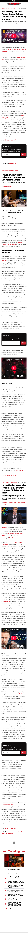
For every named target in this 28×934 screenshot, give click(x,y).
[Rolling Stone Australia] (14, 4)
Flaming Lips (12, 49)
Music (6, 8)
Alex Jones (6, 601)
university (13, 475)
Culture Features (14, 170)
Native (8, 475)
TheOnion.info (8, 804)
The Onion (12, 538)
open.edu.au (19, 470)
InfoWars (4, 527)
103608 (11, 474)
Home (2, 8)
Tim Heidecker (9, 833)
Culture (7, 170)
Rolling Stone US (10, 140)
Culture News (13, 482)
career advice (18, 474)
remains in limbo (19, 694)
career (3, 260)
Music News (12, 8)
